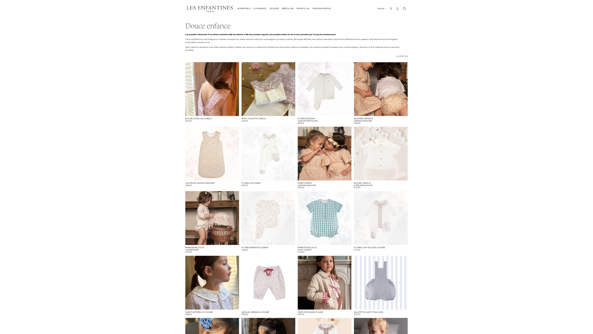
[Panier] (404, 8)
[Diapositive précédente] (190, 89)
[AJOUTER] (234, 175)
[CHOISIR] (234, 111)
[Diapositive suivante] (234, 89)
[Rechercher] (391, 8)
